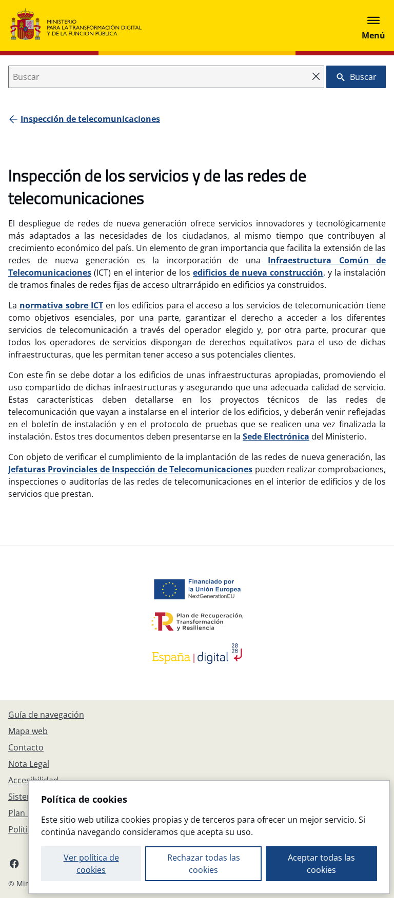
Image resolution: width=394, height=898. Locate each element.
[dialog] (209, 837)
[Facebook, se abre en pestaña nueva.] (14, 863)
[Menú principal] (373, 25)
